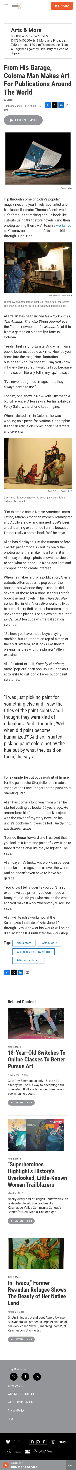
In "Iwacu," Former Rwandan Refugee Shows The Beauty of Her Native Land (37, 1292)
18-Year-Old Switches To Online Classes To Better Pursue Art (36, 1059)
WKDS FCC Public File (20, 1402)
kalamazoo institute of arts (33, 951)
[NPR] (38, 1442)
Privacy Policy (16, 1410)
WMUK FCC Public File (21, 1393)
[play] (6, 1465)
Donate (63, 6)
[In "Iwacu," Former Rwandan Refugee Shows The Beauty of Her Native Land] (36, 1253)
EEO (10, 1419)
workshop (64, 225)
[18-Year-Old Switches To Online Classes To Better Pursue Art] (36, 1023)
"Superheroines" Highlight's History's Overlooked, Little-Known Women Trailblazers (37, 1174)
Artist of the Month (28, 960)
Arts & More (26, 30)
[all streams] (71, 1465)
